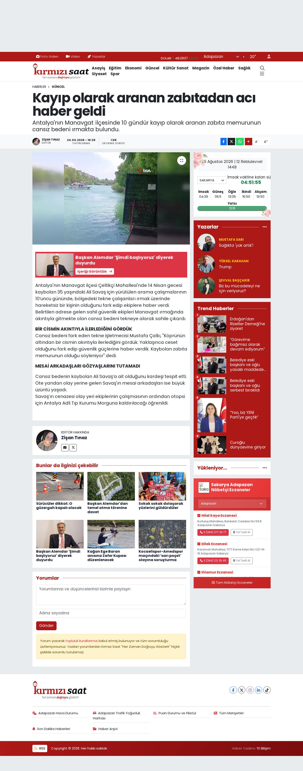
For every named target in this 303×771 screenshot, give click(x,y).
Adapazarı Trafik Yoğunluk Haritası (116, 715)
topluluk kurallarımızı (82, 640)
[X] (241, 690)
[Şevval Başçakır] (206, 285)
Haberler (39, 86)
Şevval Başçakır (234, 280)
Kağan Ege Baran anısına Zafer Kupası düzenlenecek (106, 555)
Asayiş (98, 68)
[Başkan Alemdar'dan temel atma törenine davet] (111, 486)
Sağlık (244, 68)
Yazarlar (98, 56)
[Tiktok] (267, 690)
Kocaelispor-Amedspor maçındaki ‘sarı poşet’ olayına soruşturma (161, 555)
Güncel (152, 68)
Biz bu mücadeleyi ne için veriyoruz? (239, 288)
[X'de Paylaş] (231, 141)
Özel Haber (223, 68)
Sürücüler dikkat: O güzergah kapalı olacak (59, 505)
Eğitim (115, 68)
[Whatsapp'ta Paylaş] (240, 141)
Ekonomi (133, 68)
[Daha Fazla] (248, 141)
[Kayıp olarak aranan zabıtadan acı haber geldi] (111, 198)
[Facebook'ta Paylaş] (223, 141)
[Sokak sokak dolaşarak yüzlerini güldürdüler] (162, 486)
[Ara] (262, 68)
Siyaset (99, 73)
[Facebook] (233, 690)
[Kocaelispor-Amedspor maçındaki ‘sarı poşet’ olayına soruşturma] (162, 533)
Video (75, 56)
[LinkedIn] (258, 690)
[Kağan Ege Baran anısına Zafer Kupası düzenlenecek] (111, 533)
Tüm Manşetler (231, 713)
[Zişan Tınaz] (46, 440)
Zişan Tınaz (74, 437)
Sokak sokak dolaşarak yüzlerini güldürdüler (161, 505)
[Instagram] (250, 690)
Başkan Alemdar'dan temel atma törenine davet (107, 508)
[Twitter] (73, 447)
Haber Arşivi (108, 728)
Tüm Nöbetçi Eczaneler (234, 582)
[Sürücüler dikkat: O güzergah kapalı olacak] (60, 486)
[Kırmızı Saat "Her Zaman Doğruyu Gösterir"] (61, 70)
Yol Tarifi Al (243, 532)
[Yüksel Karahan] (206, 263)
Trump (225, 267)
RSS (41, 748)
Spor (115, 73)
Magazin (200, 68)
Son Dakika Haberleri (53, 728)
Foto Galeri (49, 56)
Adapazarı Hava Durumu (58, 713)
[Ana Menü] (262, 74)
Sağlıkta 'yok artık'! (236, 245)
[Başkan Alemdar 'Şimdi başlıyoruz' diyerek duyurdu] (60, 533)
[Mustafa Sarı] (206, 242)
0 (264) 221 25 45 (215, 560)
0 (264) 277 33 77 (215, 532)
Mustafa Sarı (231, 239)
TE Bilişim (263, 748)
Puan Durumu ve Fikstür (177, 713)
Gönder (46, 625)
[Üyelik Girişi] (267, 56)
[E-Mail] (65, 447)
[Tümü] (265, 226)
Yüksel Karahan (234, 261)
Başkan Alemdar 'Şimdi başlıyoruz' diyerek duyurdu (58, 555)
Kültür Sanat (176, 68)
